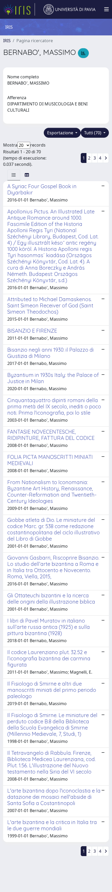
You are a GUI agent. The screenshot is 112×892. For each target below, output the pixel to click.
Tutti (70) (93, 133)
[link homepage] (19, 9)
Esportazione (60, 133)
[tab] (13, 174)
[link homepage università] (69, 9)
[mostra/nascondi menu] (106, 9)
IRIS (7, 40)
